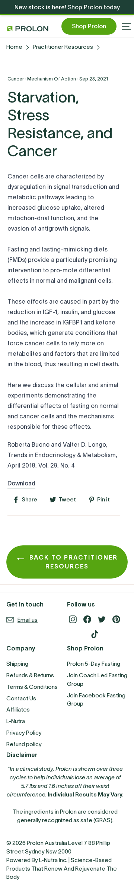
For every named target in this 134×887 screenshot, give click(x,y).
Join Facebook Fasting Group (96, 699)
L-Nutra (15, 721)
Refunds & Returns (30, 675)
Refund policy (24, 744)
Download (21, 483)
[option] (67, 7)
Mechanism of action (51, 79)
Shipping (17, 664)
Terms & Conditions (32, 687)
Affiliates (18, 709)
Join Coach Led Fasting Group (97, 679)
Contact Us (21, 698)
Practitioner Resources (63, 47)
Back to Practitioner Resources (72, 562)
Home (14, 47)
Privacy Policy (24, 732)
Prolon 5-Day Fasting (93, 664)
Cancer (15, 79)
